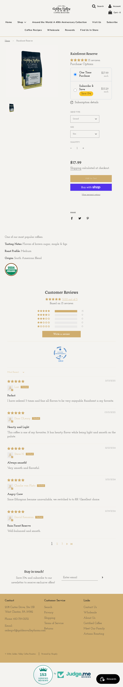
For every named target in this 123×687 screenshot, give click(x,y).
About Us (89, 618)
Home (8, 22)
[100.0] (60, 353)
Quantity (75, 142)
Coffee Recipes (33, 30)
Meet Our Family (94, 628)
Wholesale (53, 30)
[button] (79, 60)
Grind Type (75, 112)
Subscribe (112, 22)
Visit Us (96, 22)
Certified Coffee (93, 623)
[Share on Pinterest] (87, 218)
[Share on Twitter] (79, 218)
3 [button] (62, 544)
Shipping (75, 168)
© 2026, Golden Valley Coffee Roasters (20, 654)
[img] (15, 381)
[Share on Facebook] (72, 218)
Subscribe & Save (86, 88)
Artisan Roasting (94, 633)
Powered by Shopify (49, 654)
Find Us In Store (89, 30)
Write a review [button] (61, 334)
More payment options (91, 195)
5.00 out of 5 (70, 299)
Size (72, 127)
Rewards (70, 30)
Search (48, 607)
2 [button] (57, 544)
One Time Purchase (85, 74)
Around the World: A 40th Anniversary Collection (59, 22)
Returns (48, 628)
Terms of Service (54, 623)
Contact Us (90, 607)
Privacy (48, 612)
